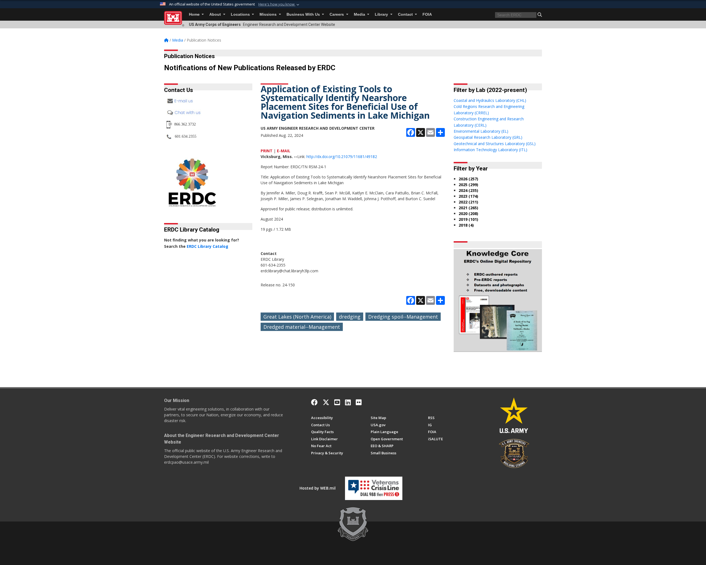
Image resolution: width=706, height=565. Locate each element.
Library (382, 14)
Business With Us (304, 14)
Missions (269, 14)
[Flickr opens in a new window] (359, 402)
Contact (406, 14)
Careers (337, 14)
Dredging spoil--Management (403, 316)
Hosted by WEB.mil (317, 488)
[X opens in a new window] (326, 402)
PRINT (266, 150)
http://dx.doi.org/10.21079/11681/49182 (341, 156)
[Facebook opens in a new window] (314, 402)
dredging (349, 316)
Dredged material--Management (301, 327)
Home (195, 14)
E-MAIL (283, 150)
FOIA (427, 14)
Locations (241, 14)
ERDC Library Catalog (207, 246)
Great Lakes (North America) (297, 316)
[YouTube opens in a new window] (337, 402)
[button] (279, 4)
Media (360, 14)
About (215, 14)
